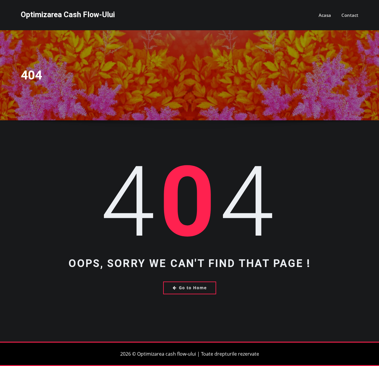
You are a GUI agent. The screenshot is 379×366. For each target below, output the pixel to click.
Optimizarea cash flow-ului (68, 14)
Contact (349, 15)
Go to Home (193, 287)
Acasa (325, 15)
